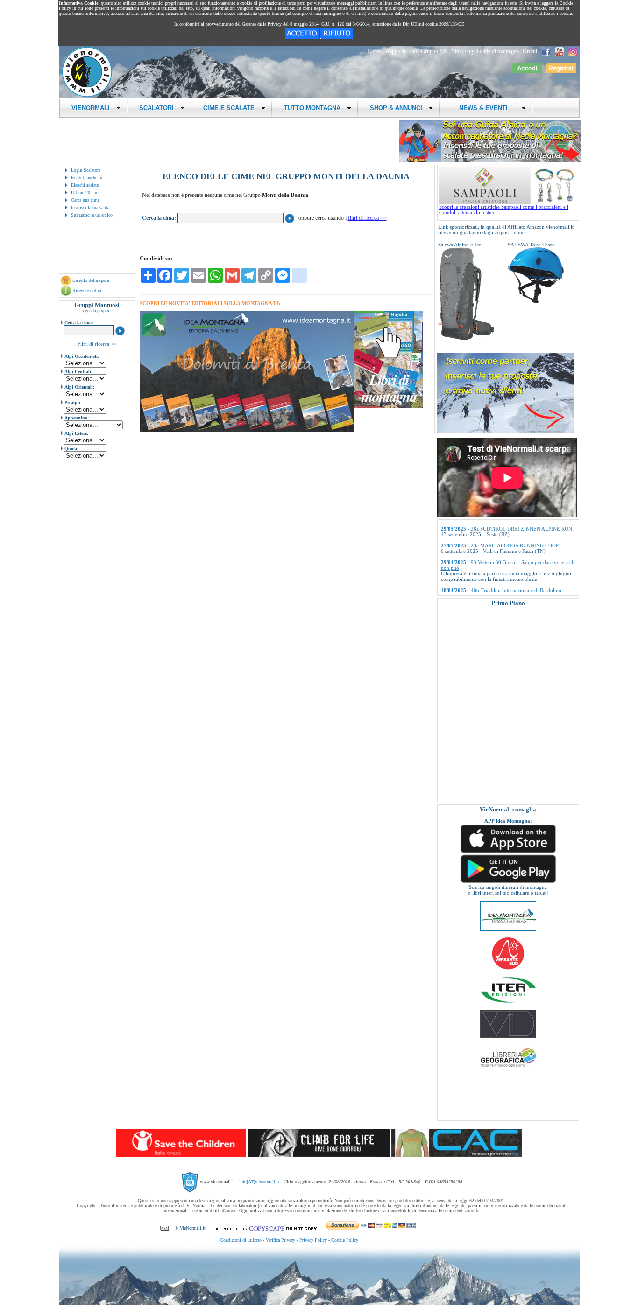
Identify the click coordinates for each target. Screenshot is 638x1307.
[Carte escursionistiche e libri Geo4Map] (508, 1069)
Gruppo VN (434, 51)
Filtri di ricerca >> (97, 344)
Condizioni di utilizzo (241, 1240)
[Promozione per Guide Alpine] (490, 160)
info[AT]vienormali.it (259, 1181)
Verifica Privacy (280, 1240)
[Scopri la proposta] (505, 430)
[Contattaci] (164, 1227)
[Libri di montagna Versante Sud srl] (508, 969)
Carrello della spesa (90, 280)
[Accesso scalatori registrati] (527, 71)
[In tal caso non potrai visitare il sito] (336, 37)
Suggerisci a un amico (92, 214)
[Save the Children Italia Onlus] (181, 1155)
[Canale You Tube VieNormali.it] (559, 51)
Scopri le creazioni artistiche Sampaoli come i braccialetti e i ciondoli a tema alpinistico (503, 209)
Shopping (462, 51)
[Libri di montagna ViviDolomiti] (508, 1036)
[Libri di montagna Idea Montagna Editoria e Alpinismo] (508, 929)
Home (374, 51)
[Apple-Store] (508, 852)
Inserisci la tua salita (90, 207)
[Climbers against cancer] (456, 1155)
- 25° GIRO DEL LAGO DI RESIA (492, 582)
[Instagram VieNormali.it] (573, 51)
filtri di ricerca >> (367, 218)
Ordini (530, 51)
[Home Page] (87, 95)
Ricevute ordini (86, 290)
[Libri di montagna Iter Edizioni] (508, 1002)
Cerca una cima (85, 200)
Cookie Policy (344, 1240)
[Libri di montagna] (388, 406)
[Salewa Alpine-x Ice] (466, 339)
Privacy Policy (313, 1240)
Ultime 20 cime (85, 192)
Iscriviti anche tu (86, 177)
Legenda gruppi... (96, 310)
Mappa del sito (400, 51)
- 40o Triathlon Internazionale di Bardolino (501, 565)
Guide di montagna (498, 51)
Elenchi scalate (85, 185)
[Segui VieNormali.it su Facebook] (546, 51)
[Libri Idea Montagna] (247, 430)
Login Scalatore (85, 170)
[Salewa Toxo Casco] (536, 301)
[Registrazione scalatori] (561, 71)
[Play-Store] (508, 882)
